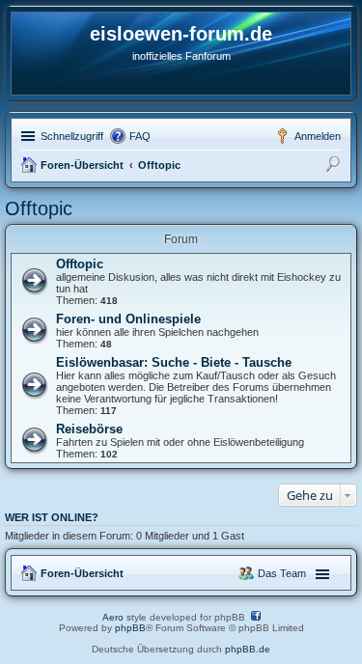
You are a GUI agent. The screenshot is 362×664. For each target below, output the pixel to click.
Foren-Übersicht (82, 165)
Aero (113, 617)
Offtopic (159, 165)
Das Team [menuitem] (282, 573)
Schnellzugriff (72, 136)
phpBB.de (247, 649)
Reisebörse (89, 429)
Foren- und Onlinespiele (128, 319)
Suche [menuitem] (335, 167)
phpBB (130, 627)
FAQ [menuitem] (140, 136)
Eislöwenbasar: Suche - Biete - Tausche (174, 362)
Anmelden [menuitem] (317, 136)
